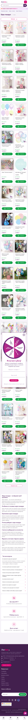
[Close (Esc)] (24, 335)
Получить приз (14, 380)
